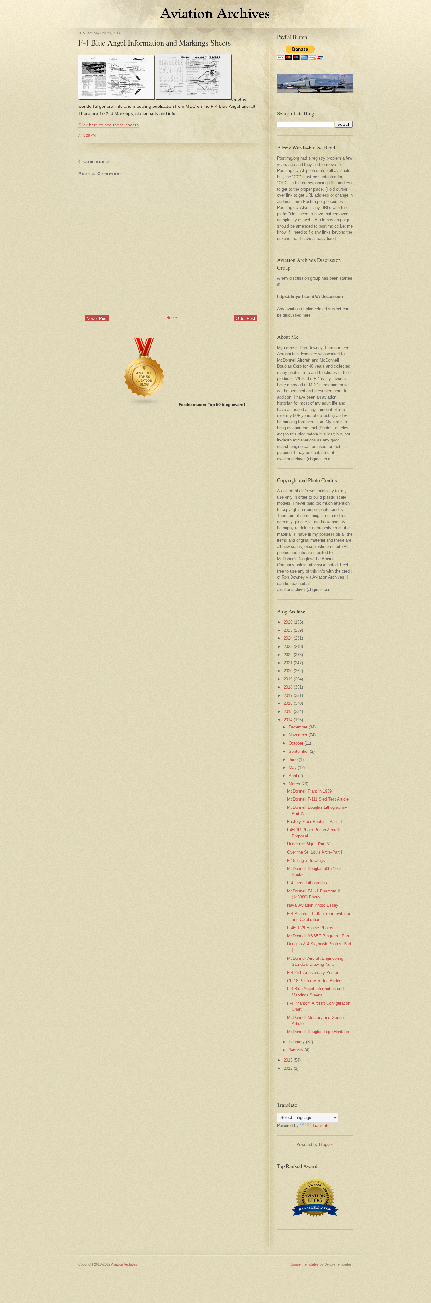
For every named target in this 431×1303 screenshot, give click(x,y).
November (298, 735)
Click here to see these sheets (108, 124)
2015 (288, 711)
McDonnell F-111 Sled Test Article (318, 799)
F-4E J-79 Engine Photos (310, 927)
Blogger (326, 1144)
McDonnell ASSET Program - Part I (319, 936)
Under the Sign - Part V (308, 844)
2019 (288, 679)
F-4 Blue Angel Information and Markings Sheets (154, 42)
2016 (288, 703)
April (293, 775)
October (296, 743)
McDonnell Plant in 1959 (309, 791)
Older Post (245, 318)
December (298, 727)
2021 (288, 663)
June (293, 759)
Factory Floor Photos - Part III (314, 821)
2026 (288, 622)
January (296, 1050)
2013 (288, 1060)
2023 (288, 646)
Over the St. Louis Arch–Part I (314, 852)
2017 (288, 695)
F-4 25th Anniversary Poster (312, 972)
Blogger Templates (304, 1264)
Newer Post (97, 318)
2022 (288, 654)
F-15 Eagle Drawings (306, 860)
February (297, 1041)
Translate (320, 1125)
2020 (288, 670)
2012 (288, 1068)
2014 (288, 719)
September (299, 751)
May (293, 767)
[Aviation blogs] (144, 404)
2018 (288, 687)
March (294, 784)
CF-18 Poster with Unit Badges (315, 980)
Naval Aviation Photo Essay (312, 905)
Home (171, 317)
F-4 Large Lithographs (307, 882)
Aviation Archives (124, 1264)
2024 (288, 638)
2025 (288, 630)
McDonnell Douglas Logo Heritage (318, 1031)
